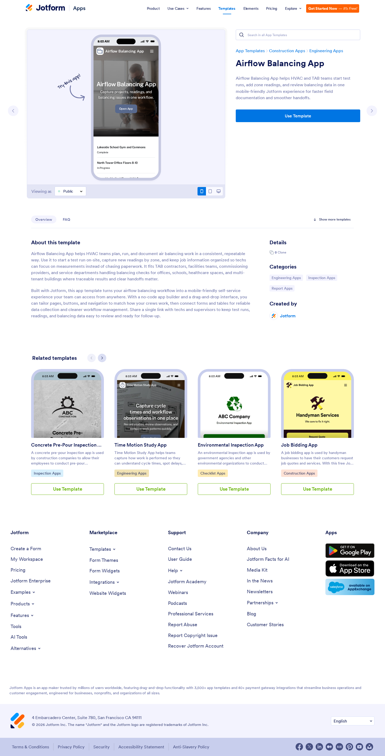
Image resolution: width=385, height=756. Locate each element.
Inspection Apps (321, 277)
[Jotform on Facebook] (299, 746)
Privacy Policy (71, 746)
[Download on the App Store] (349, 568)
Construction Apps (287, 50)
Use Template (298, 115)
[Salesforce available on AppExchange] (349, 587)
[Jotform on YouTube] (359, 746)
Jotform (288, 315)
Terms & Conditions (30, 746)
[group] (67, 436)
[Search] (241, 35)
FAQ (66, 219)
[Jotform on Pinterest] (349, 746)
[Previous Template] (13, 111)
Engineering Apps (326, 50)
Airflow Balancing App (280, 63)
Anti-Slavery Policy (191, 746)
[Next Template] (372, 111)
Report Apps (283, 288)
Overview (43, 219)
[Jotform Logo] (45, 8)
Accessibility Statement (141, 746)
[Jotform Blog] (339, 746)
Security (101, 746)
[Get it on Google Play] (349, 550)
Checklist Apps (213, 473)
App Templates (250, 50)
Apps (79, 8)
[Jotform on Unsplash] (369, 746)
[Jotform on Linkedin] (319, 746)
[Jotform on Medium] (329, 746)
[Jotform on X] (309, 746)
